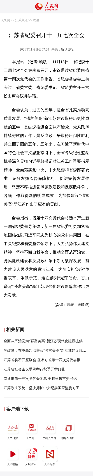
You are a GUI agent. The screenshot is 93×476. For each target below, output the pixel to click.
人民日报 (12, 438)
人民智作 (49, 464)
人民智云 (31, 464)
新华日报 (67, 49)
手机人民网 (49, 438)
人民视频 (12, 464)
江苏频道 (21, 20)
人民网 (5, 20)
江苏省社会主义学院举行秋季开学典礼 (34, 369)
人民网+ (31, 438)
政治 (36, 20)
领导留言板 (68, 438)
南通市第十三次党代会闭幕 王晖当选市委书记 (40, 379)
